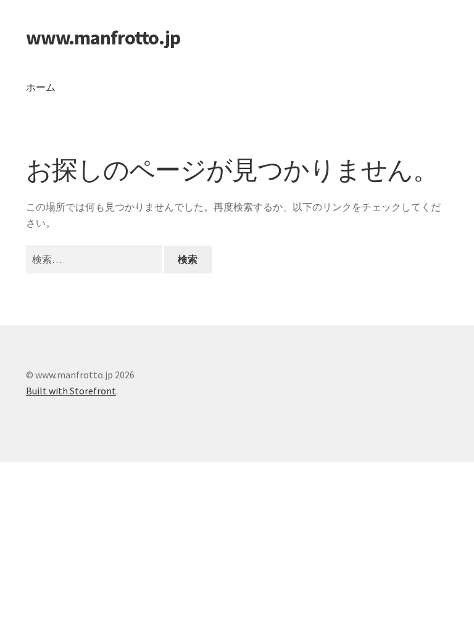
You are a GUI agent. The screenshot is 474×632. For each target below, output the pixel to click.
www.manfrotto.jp (103, 37)
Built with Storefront (71, 391)
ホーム (41, 87)
